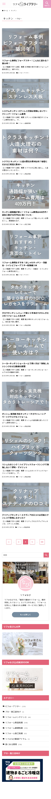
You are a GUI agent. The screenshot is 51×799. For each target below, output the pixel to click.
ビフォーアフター (15, 706)
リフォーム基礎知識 (16, 727)
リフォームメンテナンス (18, 717)
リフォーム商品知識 (16, 722)
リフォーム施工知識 (16, 733)
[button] (47, 4)
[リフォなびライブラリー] (25, 4)
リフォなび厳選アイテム (17, 738)
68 (42, 541)
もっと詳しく (25, 614)
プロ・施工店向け (14, 711)
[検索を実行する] (46, 555)
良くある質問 (13, 744)
